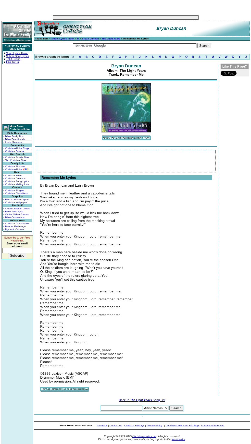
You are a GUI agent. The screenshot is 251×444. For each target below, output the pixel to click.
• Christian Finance (14, 166)
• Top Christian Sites (14, 160)
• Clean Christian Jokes (16, 208)
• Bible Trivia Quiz (13, 211)
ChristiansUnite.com (144, 436)
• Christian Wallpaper (15, 202)
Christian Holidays (134, 425)
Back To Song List (142, 400)
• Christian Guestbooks (16, 223)
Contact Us (116, 425)
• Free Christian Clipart (16, 199)
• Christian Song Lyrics (16, 181)
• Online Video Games (16, 214)
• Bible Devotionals (14, 139)
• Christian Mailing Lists (16, 184)
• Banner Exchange (14, 226)
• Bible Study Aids (13, 136)
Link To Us (12, 61)
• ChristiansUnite (16, 169)
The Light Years (111, 38)
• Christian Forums (13, 151)
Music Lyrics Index (62, 38)
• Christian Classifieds (15, 193)
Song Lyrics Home (17, 53)
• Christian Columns (14, 178)
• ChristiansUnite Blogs (16, 148)
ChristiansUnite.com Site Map (182, 425)
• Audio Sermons (12, 142)
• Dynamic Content (14, 229)
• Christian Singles (13, 190)
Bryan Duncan (90, 38)
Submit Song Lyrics (17, 56)
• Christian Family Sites (16, 157)
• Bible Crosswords (14, 217)
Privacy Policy (154, 425)
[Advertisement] (110, 17)
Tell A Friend (13, 59)
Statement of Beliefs (212, 425)
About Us (102, 425)
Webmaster (178, 439)
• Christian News (12, 175)
